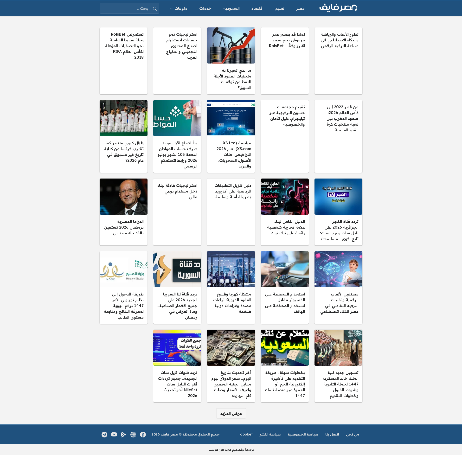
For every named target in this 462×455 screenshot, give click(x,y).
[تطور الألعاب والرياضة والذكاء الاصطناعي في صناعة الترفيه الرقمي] (338, 60)
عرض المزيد (231, 413)
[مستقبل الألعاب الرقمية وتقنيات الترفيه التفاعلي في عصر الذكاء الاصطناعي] (338, 287)
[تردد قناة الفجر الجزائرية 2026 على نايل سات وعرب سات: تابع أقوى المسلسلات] (338, 212)
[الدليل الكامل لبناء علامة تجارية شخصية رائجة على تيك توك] (285, 212)
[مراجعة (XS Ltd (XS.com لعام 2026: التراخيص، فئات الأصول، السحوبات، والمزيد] (231, 136)
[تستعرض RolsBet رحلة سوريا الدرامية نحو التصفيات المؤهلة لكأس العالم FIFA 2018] (124, 60)
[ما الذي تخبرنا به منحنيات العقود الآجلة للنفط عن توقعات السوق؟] (231, 60)
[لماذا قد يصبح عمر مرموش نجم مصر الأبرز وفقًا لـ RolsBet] (285, 60)
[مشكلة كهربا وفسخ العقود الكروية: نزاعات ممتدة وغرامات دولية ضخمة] (231, 287)
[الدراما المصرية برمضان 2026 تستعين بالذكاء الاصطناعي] (124, 212)
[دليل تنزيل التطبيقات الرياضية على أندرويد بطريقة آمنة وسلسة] (231, 212)
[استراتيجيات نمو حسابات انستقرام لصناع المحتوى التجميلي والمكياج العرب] (177, 60)
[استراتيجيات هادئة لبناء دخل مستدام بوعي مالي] (177, 212)
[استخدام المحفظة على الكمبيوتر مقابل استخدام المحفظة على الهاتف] (285, 287)
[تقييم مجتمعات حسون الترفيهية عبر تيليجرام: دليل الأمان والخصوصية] (285, 136)
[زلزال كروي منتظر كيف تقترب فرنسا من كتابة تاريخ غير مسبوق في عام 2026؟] (124, 136)
